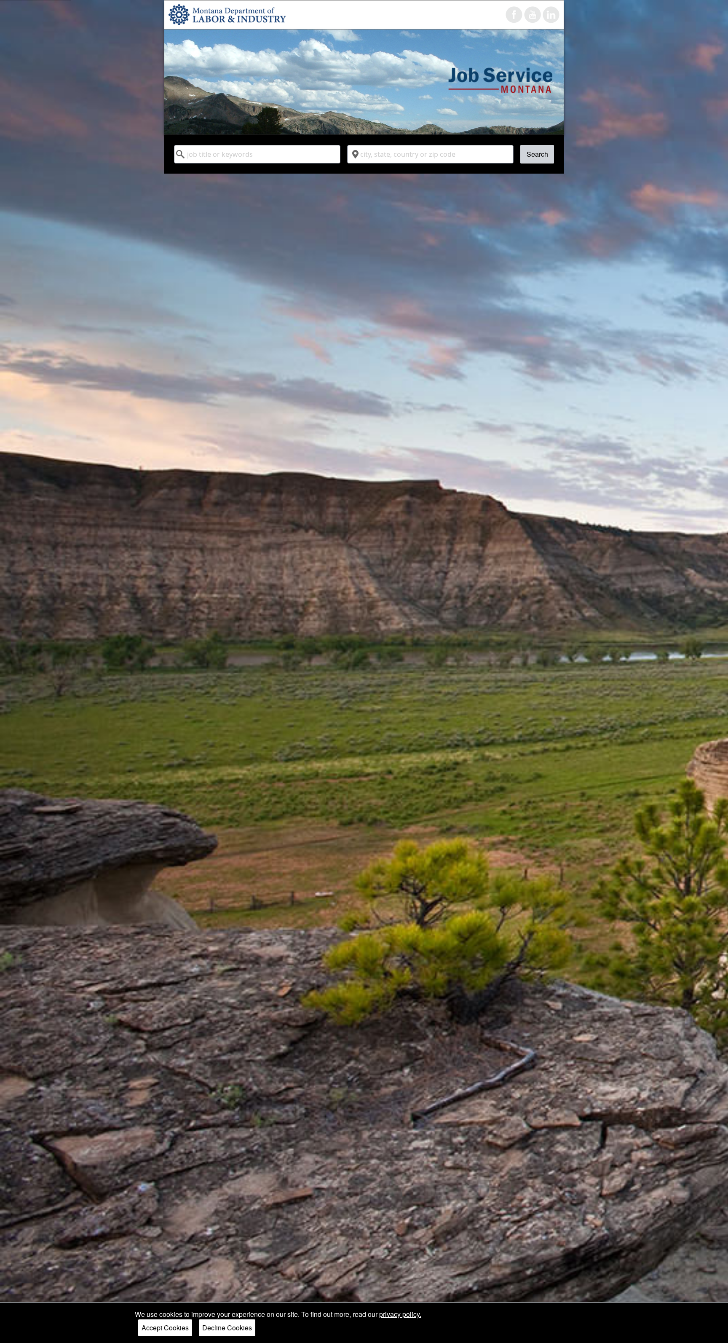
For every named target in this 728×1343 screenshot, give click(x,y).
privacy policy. (400, 1314)
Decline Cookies (227, 1327)
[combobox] (257, 154)
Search (537, 154)
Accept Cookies (165, 1327)
